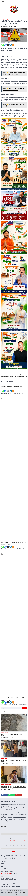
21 (17, 843)
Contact (3, 828)
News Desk (4, 26)
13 (14, 840)
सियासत (10, 784)
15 (21, 840)
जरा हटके (6, 732)
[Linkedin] (10, 45)
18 (6, 843)
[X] (8, 45)
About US (3, 826)
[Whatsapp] (2, 45)
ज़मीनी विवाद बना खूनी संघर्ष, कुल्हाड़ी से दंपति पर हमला (12, 386)
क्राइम (7, 19)
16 (24, 840)
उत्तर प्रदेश (3, 19)
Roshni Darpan (15, 890)
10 (3, 840)
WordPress (22, 892)
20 (14, 843)
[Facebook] (5, 45)
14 (17, 840)
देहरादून (6, 784)
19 (10, 843)
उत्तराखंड (2, 732)
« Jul (13, 851)
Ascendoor (9, 892)
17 (3, 843)
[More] (13, 45)
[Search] (26, 2)
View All (24, 711)
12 (10, 840)
